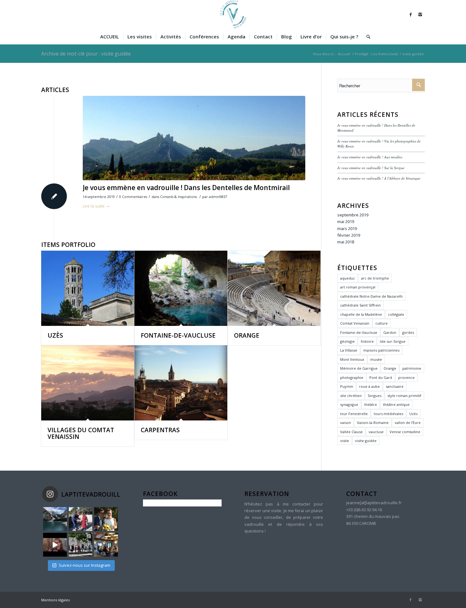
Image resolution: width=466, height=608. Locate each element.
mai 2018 (345, 242)
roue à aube (369, 386)
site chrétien (351, 395)
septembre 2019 (352, 215)
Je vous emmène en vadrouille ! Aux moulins (369, 157)
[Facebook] (410, 14)
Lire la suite (96, 206)
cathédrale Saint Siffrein (360, 305)
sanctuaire (395, 386)
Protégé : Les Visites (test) (376, 53)
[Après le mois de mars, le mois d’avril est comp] (81, 519)
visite (344, 440)
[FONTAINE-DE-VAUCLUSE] (180, 288)
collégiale (396, 314)
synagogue (349, 404)
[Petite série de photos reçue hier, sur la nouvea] (81, 545)
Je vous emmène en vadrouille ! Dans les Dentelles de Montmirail (186, 187)
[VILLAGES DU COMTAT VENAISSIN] (87, 382)
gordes (408, 332)
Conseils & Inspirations (178, 197)
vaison (345, 422)
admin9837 (218, 197)
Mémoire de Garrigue (359, 368)
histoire (367, 341)
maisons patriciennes (381, 350)
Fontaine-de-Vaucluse (358, 332)
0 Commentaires (133, 197)
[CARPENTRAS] (180, 382)
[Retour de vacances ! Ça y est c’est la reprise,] (55, 519)
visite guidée (366, 440)
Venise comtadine (405, 431)
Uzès (413, 413)
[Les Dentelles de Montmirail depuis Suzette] (194, 138)
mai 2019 (345, 221)
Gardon (389, 332)
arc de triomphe (375, 278)
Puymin (346, 386)
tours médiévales (388, 413)
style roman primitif (404, 395)
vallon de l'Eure (408, 422)
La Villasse (348, 350)
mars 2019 (347, 228)
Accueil (344, 53)
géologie (347, 341)
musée (376, 359)
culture (381, 323)
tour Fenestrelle (354, 413)
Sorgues (374, 395)
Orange (390, 368)
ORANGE (246, 335)
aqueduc (347, 278)
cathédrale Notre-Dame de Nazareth (371, 296)
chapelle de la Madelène (361, 314)
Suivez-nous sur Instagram (84, 565)
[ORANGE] (274, 288)
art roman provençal (357, 287)
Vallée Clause (351, 431)
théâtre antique (396, 404)
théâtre (370, 404)
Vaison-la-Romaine (373, 422)
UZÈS (55, 335)
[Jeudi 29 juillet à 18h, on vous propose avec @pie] (106, 545)
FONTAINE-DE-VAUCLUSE (178, 335)
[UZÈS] (87, 288)
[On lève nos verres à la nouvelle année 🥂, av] (106, 519)
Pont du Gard (380, 377)
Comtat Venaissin (354, 323)
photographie (351, 377)
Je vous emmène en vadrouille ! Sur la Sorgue (371, 167)
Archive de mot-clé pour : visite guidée (86, 53)
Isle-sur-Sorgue (392, 341)
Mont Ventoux (352, 359)
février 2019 (348, 235)
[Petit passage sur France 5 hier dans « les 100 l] (55, 545)
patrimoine (411, 368)
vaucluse (376, 431)
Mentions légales (55, 600)
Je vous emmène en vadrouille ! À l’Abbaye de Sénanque (378, 178)
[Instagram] (420, 14)
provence (406, 377)
